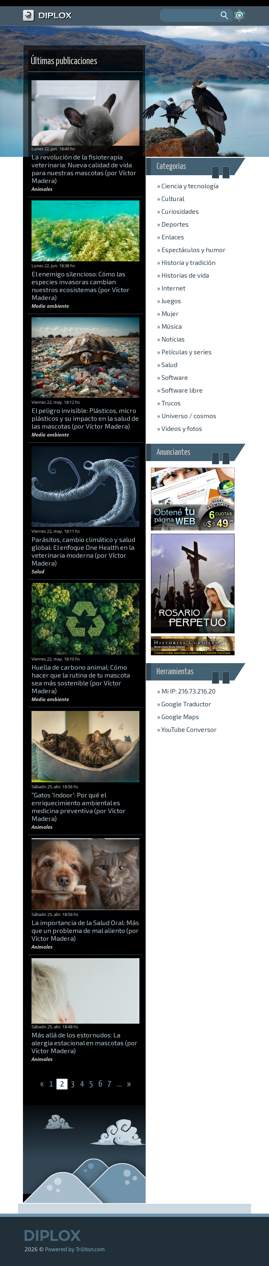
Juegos (169, 301)
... (120, 1084)
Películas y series (184, 352)
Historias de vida (183, 275)
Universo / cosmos (186, 415)
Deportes (173, 224)
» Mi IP (186, 691)
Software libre (180, 390)
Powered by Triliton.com (75, 1249)
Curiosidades (178, 211)
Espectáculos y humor (191, 249)
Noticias (171, 339)
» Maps (178, 716)
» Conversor (187, 729)
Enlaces (170, 237)
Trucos (169, 403)
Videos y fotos (179, 428)
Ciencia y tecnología (187, 186)
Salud (167, 364)
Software (172, 377)
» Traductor (184, 704)
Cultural (170, 198)
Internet (171, 288)
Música (169, 326)
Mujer (167, 313)
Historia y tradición (186, 262)
